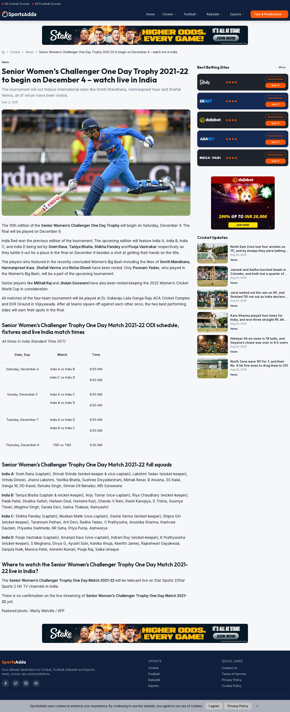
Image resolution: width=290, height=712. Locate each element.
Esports (235, 14)
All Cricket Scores (17, 4)
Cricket (167, 14)
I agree (214, 706)
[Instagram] (26, 683)
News (30, 52)
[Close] (257, 706)
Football (190, 14)
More (282, 67)
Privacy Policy (232, 680)
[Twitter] (16, 683)
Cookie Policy (231, 686)
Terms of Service (234, 674)
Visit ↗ (275, 85)
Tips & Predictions (268, 14)
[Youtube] (36, 683)
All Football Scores (48, 4)
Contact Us (229, 668)
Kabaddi (213, 14)
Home (150, 14)
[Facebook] (5, 683)
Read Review (275, 79)
